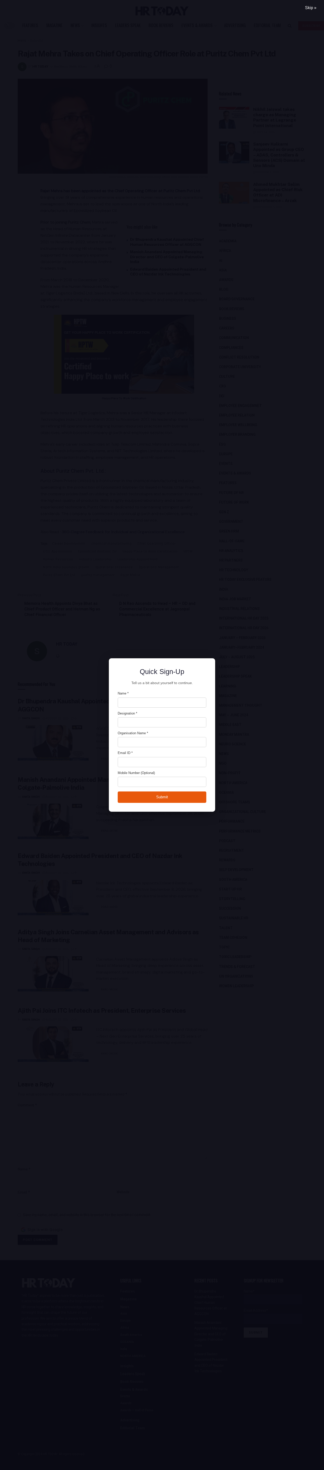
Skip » (310, 8)
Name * (123, 693)
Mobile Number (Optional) (136, 773)
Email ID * (125, 753)
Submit (162, 797)
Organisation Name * (133, 733)
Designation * (127, 713)
